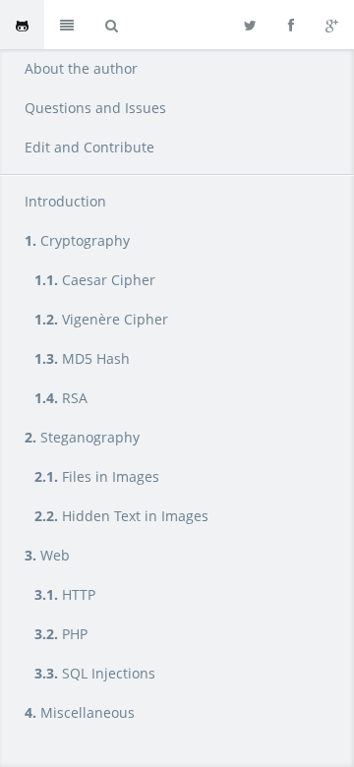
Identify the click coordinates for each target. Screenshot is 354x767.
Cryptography (77, 240)
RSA (61, 397)
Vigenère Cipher (101, 319)
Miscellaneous (80, 712)
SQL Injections (94, 673)
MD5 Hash (82, 358)
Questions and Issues (95, 107)
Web (47, 555)
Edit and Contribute (89, 147)
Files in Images (96, 476)
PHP (61, 633)
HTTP (64, 594)
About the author (81, 68)
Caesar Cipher (94, 279)
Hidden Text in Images (121, 515)
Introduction (65, 201)
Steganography (82, 437)
